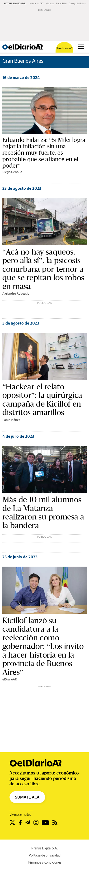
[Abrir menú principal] (81, 47)
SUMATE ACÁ (27, 797)
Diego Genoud (12, 172)
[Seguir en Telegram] (27, 822)
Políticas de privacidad (45, 855)
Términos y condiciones (44, 862)
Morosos (50, 3)
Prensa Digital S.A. (44, 848)
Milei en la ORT (36, 3)
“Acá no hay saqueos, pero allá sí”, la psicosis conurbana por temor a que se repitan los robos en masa (43, 268)
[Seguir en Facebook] (20, 822)
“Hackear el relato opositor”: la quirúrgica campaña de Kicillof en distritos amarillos (42, 399)
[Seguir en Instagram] (35, 822)
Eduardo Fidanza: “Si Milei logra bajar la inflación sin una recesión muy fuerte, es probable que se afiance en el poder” (43, 153)
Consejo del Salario (77, 3)
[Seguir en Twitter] (12, 822)
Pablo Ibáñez (11, 420)
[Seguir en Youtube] (45, 822)
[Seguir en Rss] (54, 822)
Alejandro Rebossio (15, 293)
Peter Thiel (61, 3)
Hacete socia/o (64, 48)
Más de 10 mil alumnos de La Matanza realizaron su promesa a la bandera (43, 512)
